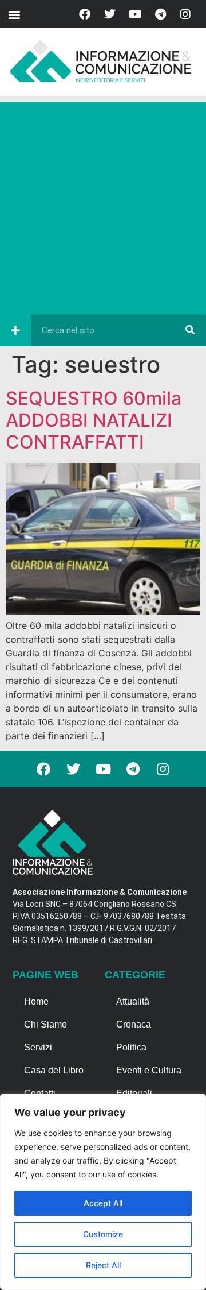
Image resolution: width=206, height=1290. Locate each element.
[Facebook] (84, 14)
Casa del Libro (54, 1070)
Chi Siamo (45, 1024)
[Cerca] (190, 330)
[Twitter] (109, 14)
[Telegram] (160, 14)
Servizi (38, 1047)
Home (36, 1001)
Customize (103, 1234)
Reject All (103, 1265)
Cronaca (133, 1024)
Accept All (103, 1203)
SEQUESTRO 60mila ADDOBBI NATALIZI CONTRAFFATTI (93, 420)
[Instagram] (185, 14)
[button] (14, 14)
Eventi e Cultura (148, 1070)
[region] (103, 1192)
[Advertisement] (103, 205)
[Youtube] (135, 14)
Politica (131, 1047)
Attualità (132, 1001)
